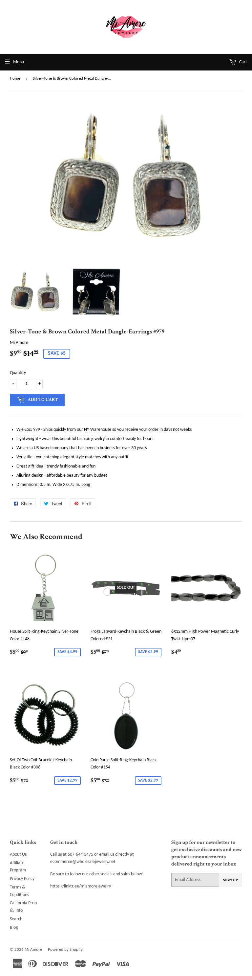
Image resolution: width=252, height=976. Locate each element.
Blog (14, 927)
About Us (18, 854)
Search (16, 919)
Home (15, 78)
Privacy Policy (22, 878)
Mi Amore (33, 949)
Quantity (18, 372)
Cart (242, 62)
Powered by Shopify (65, 949)
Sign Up (230, 880)
